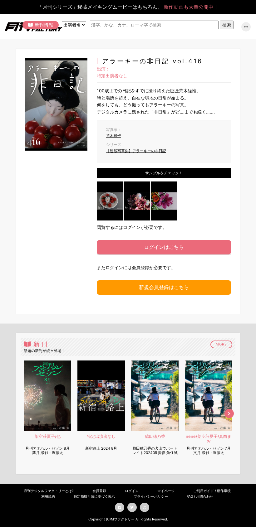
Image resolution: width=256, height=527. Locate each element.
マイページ (166, 491)
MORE (221, 344)
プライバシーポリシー (151, 496)
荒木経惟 (113, 135)
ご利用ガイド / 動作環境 (212, 491)
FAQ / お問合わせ (200, 496)
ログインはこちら (164, 247)
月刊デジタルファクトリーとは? (49, 491)
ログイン (132, 491)
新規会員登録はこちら (164, 287)
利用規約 (48, 496)
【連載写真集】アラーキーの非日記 (136, 150)
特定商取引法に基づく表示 (94, 496)
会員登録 (99, 491)
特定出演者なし (112, 75)
